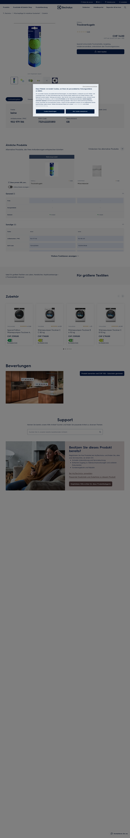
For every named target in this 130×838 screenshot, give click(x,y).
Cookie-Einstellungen (50, 111)
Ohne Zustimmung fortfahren (90, 86)
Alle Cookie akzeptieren (80, 111)
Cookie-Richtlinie (78, 104)
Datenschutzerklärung (42, 106)
